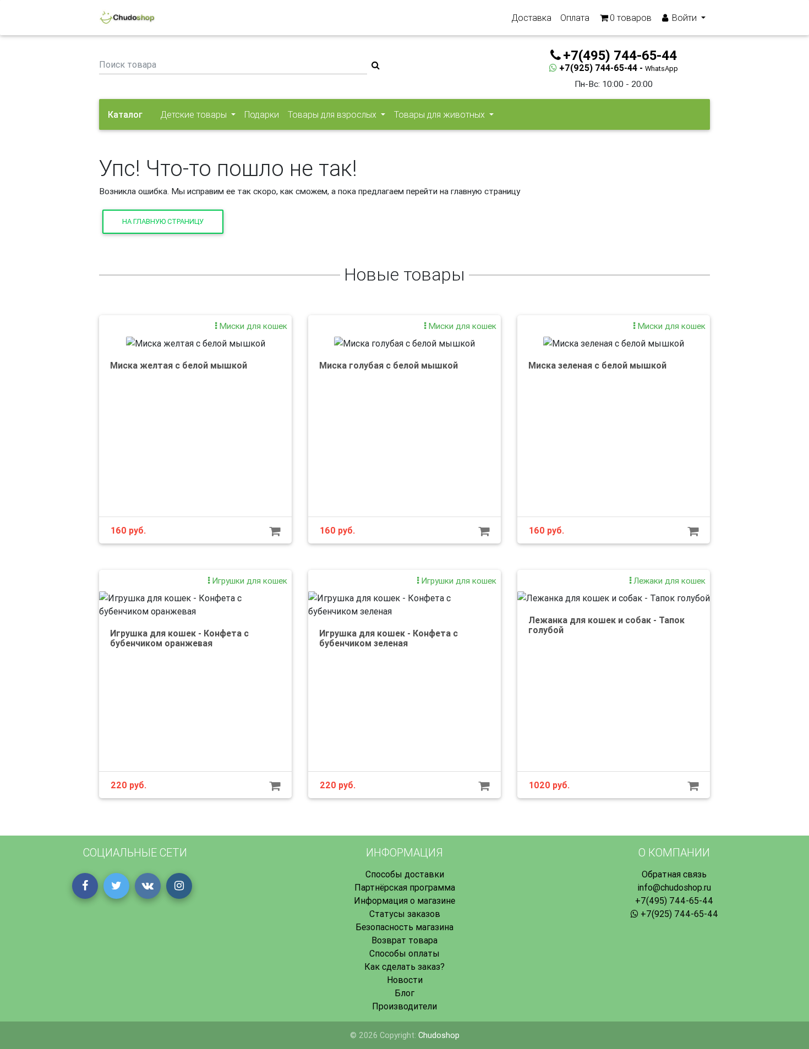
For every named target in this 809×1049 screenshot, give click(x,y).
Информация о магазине (404, 900)
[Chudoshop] (127, 18)
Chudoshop (439, 1035)
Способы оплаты (404, 953)
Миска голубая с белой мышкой (388, 365)
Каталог (125, 114)
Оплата (574, 17)
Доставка (531, 17)
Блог (404, 992)
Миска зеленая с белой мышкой (597, 365)
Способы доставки (404, 874)
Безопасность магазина (404, 926)
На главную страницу (163, 221)
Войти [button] (684, 17)
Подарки (261, 114)
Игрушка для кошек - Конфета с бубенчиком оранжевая (179, 638)
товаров (631, 17)
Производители (404, 1006)
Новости (405, 979)
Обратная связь (674, 874)
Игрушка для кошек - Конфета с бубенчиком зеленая (388, 638)
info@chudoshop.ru (674, 887)
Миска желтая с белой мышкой (178, 365)
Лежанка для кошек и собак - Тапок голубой (606, 624)
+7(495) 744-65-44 (674, 900)
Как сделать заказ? (404, 966)
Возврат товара (404, 940)
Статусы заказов (404, 913)
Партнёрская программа (404, 887)
